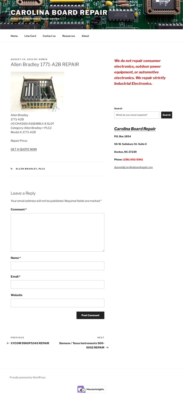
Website (16, 295)
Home (14, 35)
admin (43, 59)
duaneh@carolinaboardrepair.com (133, 167)
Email (15, 276)
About (85, 35)
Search (118, 108)
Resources (68, 35)
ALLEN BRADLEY (26, 169)
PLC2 (42, 169)
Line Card (30, 35)
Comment (19, 209)
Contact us (49, 35)
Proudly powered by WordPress (28, 377)
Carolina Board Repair (59, 12)
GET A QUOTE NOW (24, 149)
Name (16, 258)
